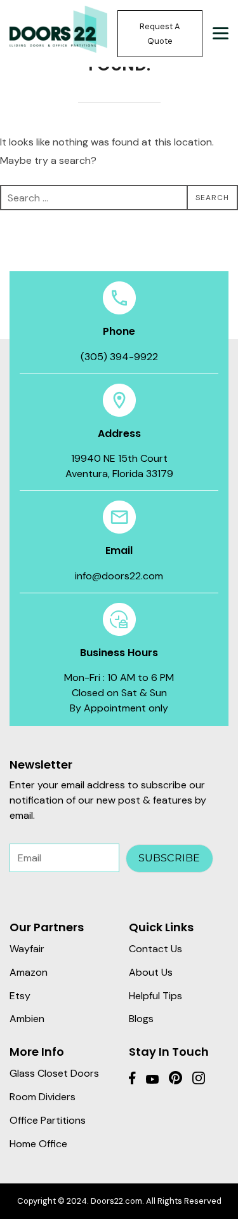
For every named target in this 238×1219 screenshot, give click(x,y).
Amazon (29, 972)
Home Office (38, 1143)
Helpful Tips (155, 995)
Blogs (141, 1018)
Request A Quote (160, 33)
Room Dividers (43, 1096)
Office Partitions (48, 1120)
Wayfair (27, 948)
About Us (151, 972)
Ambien (27, 1018)
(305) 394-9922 (119, 356)
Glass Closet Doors (54, 1073)
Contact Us (155, 948)
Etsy (20, 995)
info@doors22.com (119, 576)
